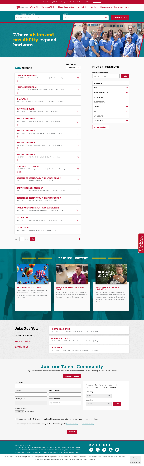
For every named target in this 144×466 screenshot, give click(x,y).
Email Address (55, 390)
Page (16, 239)
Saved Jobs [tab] (21, 347)
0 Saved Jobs (105, 7)
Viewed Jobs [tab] (22, 341)
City (95, 88)
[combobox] (86, 17)
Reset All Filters (100, 127)
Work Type (98, 116)
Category (98, 83)
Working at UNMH (48, 7)
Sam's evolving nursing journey (108, 288)
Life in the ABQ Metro (28, 287)
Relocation (98, 97)
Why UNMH (34, 7)
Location (67, 14)
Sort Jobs (71, 64)
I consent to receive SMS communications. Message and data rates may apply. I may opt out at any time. (57, 419)
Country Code (20, 399)
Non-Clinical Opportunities (86, 7)
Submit (72, 432)
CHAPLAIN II (56, 348)
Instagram (104, 450)
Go (32, 239)
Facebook (91, 450)
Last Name (19, 390)
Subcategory (99, 102)
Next (79, 239)
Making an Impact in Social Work (70, 288)
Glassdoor (117, 450)
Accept (135, 458)
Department (99, 121)
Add (125, 76)
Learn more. (97, 2)
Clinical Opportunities (66, 7)
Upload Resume (21, 408)
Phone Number (54, 399)
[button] (78, 78)
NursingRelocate (101, 92)
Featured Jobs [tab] (24, 336)
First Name (20, 382)
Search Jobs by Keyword (25, 14)
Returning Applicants (121, 7)
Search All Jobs (121, 17)
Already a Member (72, 376)
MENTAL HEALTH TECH (61, 329)
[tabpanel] (86, 339)
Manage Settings (135, 462)
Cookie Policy (72, 424)
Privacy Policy (88, 424)
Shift (96, 111)
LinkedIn (111, 450)
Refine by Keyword (100, 73)
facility (97, 106)
